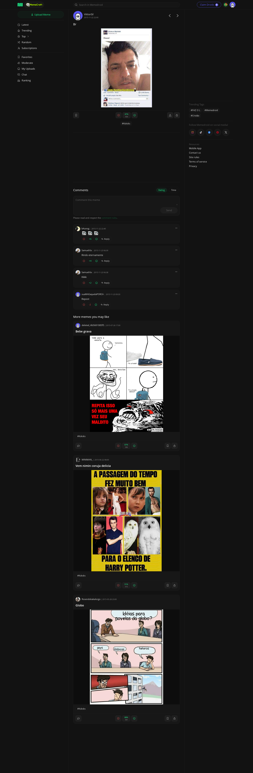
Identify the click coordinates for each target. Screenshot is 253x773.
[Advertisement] (211, 55)
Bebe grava (84, 331)
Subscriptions (29, 48)
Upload (42, 14)
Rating (161, 190)
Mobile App (195, 148)
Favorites (27, 57)
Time (173, 190)
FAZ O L (196, 110)
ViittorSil (88, 14)
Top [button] (24, 36)
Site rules (194, 157)
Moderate (27, 63)
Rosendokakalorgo (91, 599)
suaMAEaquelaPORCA (92, 294)
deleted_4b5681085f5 (93, 325)
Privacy (193, 166)
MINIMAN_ (87, 459)
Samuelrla (86, 250)
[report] (170, 115)
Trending (27, 30)
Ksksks (126, 123)
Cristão (195, 115)
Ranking (26, 80)
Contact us (195, 152)
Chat (24, 74)
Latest (25, 24)
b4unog (85, 228)
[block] (177, 115)
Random (26, 42)
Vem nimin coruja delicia (93, 466)
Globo (80, 605)
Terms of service (198, 161)
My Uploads (28, 68)
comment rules (109, 217)
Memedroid (212, 110)
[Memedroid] (20, 4)
